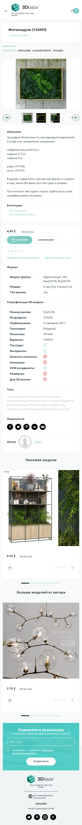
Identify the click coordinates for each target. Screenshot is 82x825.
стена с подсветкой (52, 400)
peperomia (63, 409)
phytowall (44, 396)
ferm (30, 404)
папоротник (14, 409)
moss (37, 404)
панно (56, 396)
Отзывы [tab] (58, 50)
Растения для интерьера (22, 215)
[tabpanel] (41, 255)
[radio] (8, 251)
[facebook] (10, 427)
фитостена (32, 400)
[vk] (43, 427)
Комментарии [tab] (42, 50)
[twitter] (18, 427)
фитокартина (15, 400)
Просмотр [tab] (9, 50)
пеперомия (48, 409)
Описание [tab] (24, 50)
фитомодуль (31, 409)
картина (12, 396)
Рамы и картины (19, 35)
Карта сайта (41, 803)
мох (62, 404)
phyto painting (28, 396)
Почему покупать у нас (57, 257)
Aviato (38, 441)
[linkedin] (34, 427)
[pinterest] (26, 427)
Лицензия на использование (23, 257)
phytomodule (50, 404)
